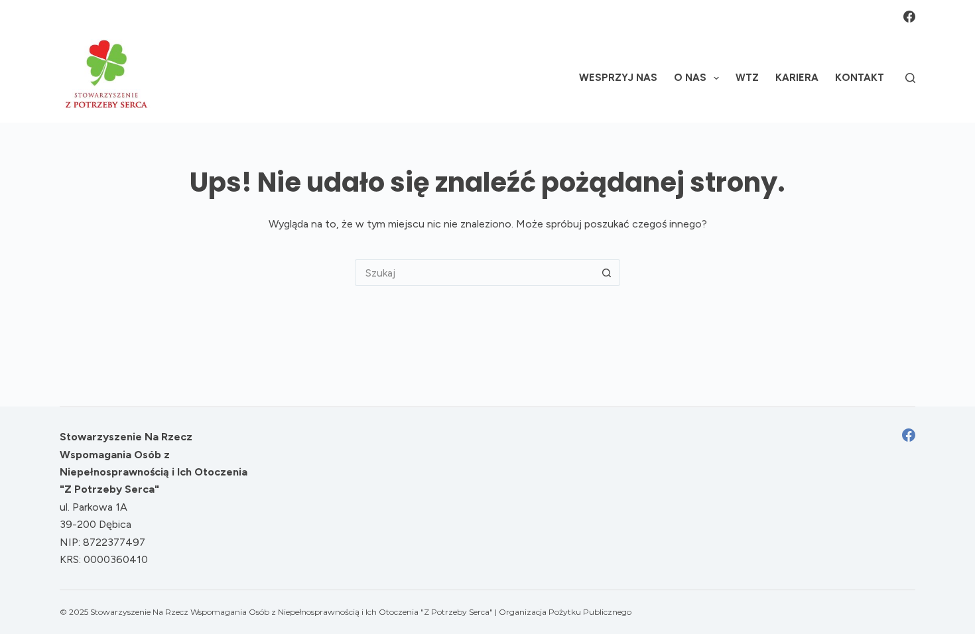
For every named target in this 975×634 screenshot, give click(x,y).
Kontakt (859, 78)
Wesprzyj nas (618, 78)
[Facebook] (909, 17)
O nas (690, 78)
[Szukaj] (910, 78)
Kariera (796, 78)
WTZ (747, 78)
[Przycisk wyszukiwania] (607, 272)
